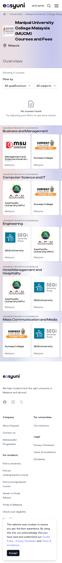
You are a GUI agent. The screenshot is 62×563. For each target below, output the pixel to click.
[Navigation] (56, 6)
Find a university (12, 463)
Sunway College (43, 158)
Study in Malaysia (12, 504)
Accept (13, 552)
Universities (16, 14)
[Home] (4, 14)
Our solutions (41, 425)
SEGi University (14, 250)
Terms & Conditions (45, 452)
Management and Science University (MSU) (16, 158)
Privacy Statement (26, 540)
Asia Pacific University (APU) (15, 204)
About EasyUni (11, 425)
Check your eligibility (14, 511)
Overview (12, 61)
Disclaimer (39, 459)
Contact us (9, 432)
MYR (38, 5)
